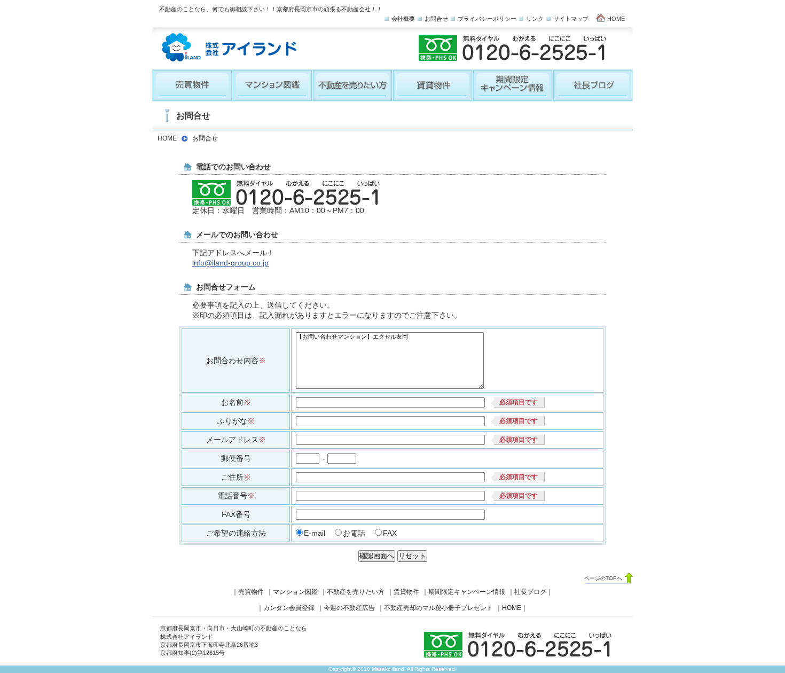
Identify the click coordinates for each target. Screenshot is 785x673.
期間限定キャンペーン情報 (466, 592)
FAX (390, 533)
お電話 (354, 533)
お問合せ (436, 18)
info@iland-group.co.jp (230, 263)
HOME (616, 18)
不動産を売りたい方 (355, 592)
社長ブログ (530, 592)
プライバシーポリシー (487, 18)
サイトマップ (570, 18)
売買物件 (251, 592)
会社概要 (403, 18)
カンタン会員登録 (289, 608)
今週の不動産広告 (349, 608)
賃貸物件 (406, 592)
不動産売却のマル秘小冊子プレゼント (438, 608)
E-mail (314, 533)
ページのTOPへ (603, 578)
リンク (535, 18)
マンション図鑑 (295, 592)
